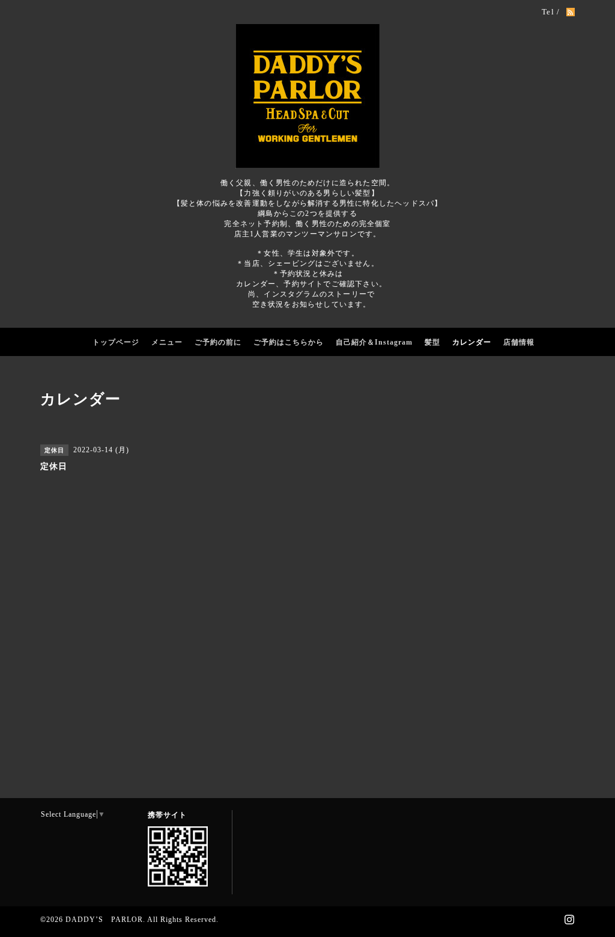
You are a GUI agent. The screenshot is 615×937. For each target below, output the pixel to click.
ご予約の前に (218, 342)
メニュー (167, 342)
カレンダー (471, 342)
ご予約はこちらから (288, 342)
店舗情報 (519, 342)
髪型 (432, 342)
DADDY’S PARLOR (104, 919)
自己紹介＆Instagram (374, 342)
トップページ (115, 342)
